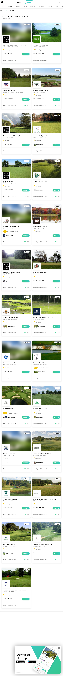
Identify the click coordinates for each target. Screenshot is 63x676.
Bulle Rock (2, 11)
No (28, 60)
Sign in (19, 2)
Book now (25, 54)
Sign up (29, 2)
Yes (25, 60)
